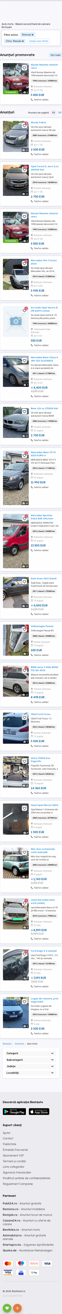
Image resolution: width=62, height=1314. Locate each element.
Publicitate (9, 1144)
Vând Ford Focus (40, 714)
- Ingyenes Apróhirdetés (28, 1244)
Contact (8, 1138)
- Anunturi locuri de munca (27, 1215)
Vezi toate (55, 55)
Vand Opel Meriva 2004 (44, 805)
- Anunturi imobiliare (24, 1209)
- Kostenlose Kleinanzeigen (27, 1250)
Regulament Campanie (18, 1184)
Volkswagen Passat (42, 626)
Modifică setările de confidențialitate (26, 1178)
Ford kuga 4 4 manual (44, 950)
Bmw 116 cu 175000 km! (44, 408)
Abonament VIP (13, 1155)
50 (59, 112)
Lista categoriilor (13, 1166)
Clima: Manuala (13, 41)
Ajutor (7, 1133)
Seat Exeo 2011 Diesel (43, 578)
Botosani (26, 34)
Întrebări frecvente (15, 1150)
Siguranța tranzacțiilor (17, 1172)
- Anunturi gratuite (22, 1203)
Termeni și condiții (14, 1161)
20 (53, 112)
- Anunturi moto (21, 1229)
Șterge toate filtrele (38, 41)
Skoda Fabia (38, 122)
